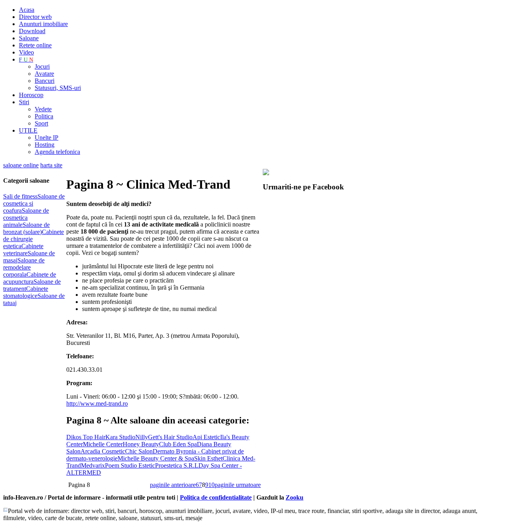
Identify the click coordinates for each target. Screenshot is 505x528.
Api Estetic (206, 437)
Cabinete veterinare (23, 250)
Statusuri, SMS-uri (58, 87)
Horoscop (31, 95)
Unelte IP (46, 137)
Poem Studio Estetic (130, 465)
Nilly (141, 437)
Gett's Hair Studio (170, 437)
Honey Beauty (141, 444)
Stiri (24, 102)
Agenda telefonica (57, 151)
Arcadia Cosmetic (102, 451)
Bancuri (44, 80)
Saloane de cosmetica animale (26, 217)
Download (32, 31)
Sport (41, 123)
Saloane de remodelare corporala (24, 267)
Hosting (44, 144)
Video (26, 52)
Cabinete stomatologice (25, 292)
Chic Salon (139, 451)
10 (211, 484)
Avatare (44, 73)
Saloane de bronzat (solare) (26, 228)
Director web (35, 16)
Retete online (35, 45)
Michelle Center (103, 444)
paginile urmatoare (238, 484)
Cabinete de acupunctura (29, 278)
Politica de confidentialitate (216, 497)
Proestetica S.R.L (176, 465)
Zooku (294, 497)
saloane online (21, 165)
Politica (44, 116)
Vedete (43, 109)
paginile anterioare (173, 484)
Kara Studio (120, 437)
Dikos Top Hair (85, 437)
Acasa (26, 9)
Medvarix (93, 465)
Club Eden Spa (178, 444)
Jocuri (42, 66)
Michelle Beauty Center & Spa (156, 458)
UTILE (28, 130)
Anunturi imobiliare (43, 24)
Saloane (29, 38)
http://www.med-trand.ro (97, 403)
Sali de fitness (20, 196)
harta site (51, 165)
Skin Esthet (208, 458)
